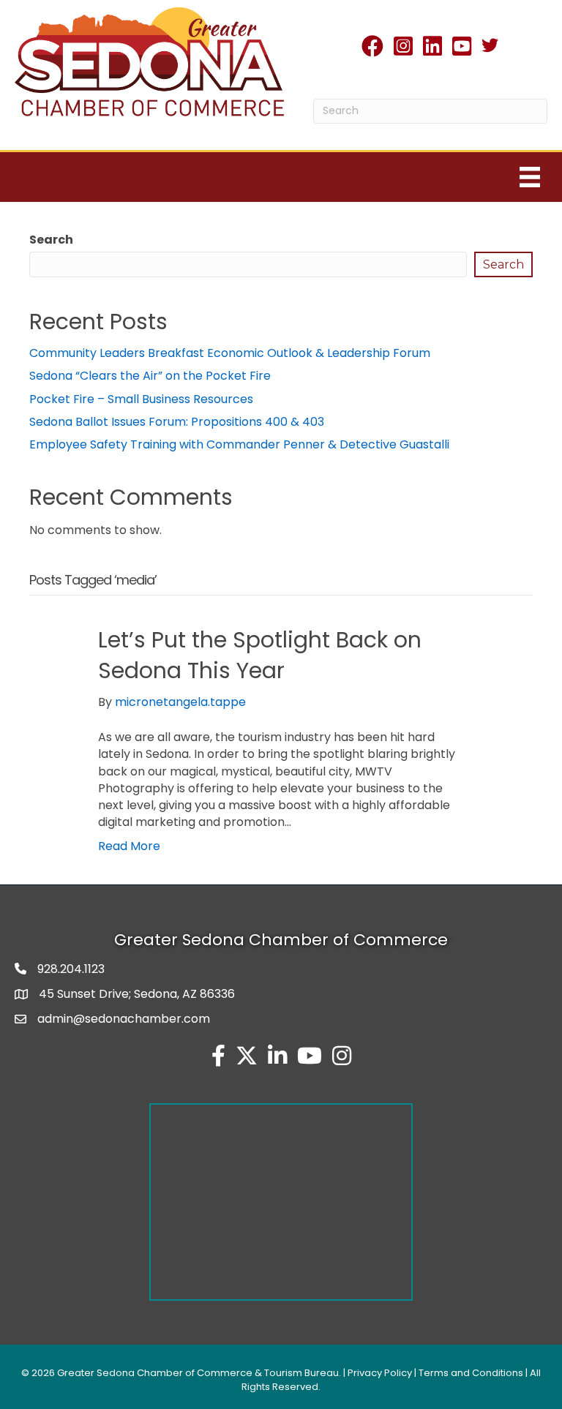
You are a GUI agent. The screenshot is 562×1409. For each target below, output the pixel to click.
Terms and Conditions (471, 1373)
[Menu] (530, 177)
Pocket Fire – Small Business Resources (141, 399)
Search (51, 239)
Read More (129, 846)
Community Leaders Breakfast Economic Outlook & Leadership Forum (229, 353)
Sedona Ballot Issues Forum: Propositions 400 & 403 (176, 421)
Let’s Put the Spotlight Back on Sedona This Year (260, 655)
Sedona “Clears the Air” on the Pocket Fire (150, 375)
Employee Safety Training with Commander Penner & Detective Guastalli (239, 444)
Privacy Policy (380, 1373)
